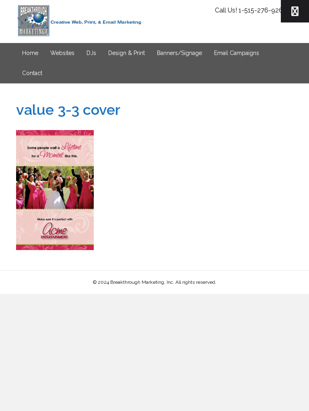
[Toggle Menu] (295, 11)
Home (30, 53)
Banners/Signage (179, 53)
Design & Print (126, 53)
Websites (62, 53)
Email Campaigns (236, 53)
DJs (91, 53)
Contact (32, 73)
